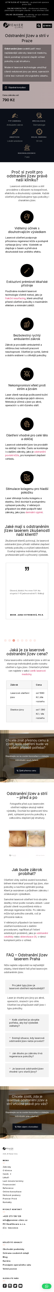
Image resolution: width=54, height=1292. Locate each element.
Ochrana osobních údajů (16, 1253)
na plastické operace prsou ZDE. (27, 3)
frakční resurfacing (15, 298)
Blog (5, 1257)
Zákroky (7, 1167)
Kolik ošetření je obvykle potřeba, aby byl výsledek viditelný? (24, 1022)
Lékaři (6, 1177)
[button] (39, 26)
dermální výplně (34, 512)
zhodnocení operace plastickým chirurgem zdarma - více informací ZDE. (27, 9)
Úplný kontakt (11, 1234)
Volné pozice (10, 1269)
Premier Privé (10, 1198)
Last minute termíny (13, 1181)
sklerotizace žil (28, 936)
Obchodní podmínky (14, 1249)
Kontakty (7, 1202)
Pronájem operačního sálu (17, 1265)
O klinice (7, 1170)
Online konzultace (12, 1191)
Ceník (6, 1174)
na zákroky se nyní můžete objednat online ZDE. (27, 16)
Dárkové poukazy (12, 1195)
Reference (8, 1188)
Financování (9, 1184)
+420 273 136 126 (12, 1216)
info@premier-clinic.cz (15, 1220)
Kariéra (7, 1261)
